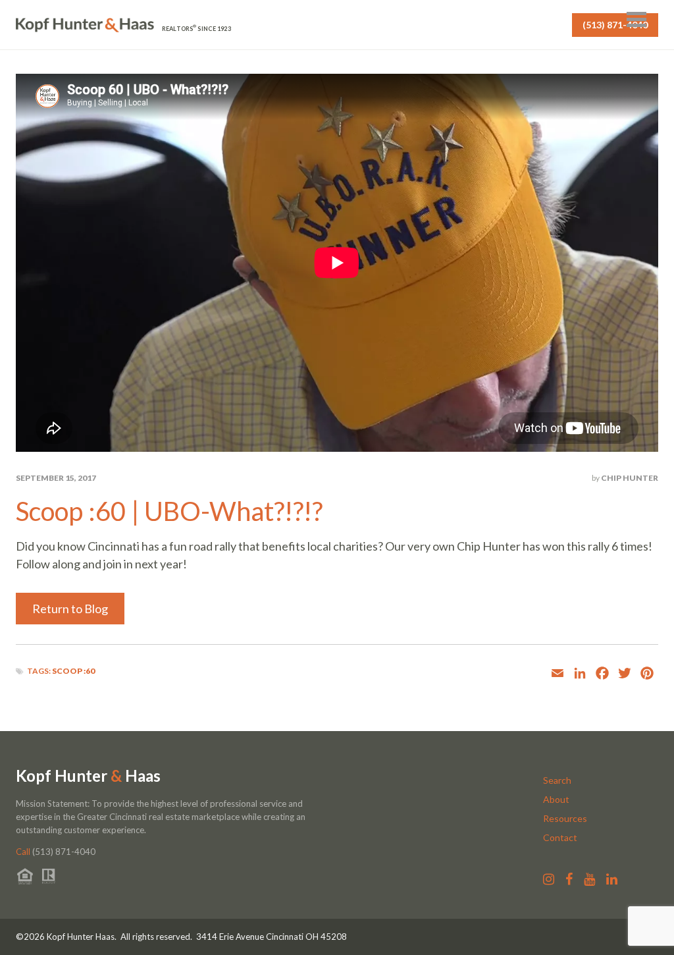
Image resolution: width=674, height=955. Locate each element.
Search (557, 780)
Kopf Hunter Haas (88, 776)
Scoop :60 (73, 671)
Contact (560, 837)
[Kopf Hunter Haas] (85, 25)
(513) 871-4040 (615, 24)
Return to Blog (70, 608)
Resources (565, 818)
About (556, 799)
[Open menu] (636, 19)
